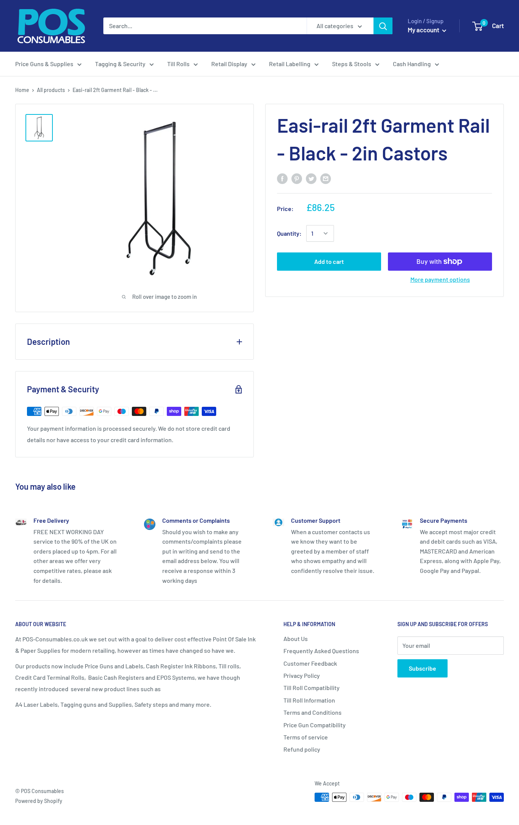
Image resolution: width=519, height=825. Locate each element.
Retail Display (229, 63)
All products (51, 90)
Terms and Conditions (312, 712)
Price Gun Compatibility (314, 724)
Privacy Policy (301, 675)
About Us (295, 638)
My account (424, 29)
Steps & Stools (351, 63)
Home (22, 90)
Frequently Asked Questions (321, 650)
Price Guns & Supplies (44, 63)
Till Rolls (178, 63)
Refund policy (301, 749)
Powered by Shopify (38, 801)
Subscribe (422, 668)
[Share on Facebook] (282, 178)
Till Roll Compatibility (311, 687)
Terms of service (305, 737)
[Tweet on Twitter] (311, 178)
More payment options (440, 279)
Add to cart (329, 261)
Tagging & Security (120, 63)
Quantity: (289, 233)
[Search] (382, 25)
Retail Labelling (289, 63)
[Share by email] (325, 178)
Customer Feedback (310, 663)
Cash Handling (412, 63)
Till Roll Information (309, 700)
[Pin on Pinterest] (296, 178)
